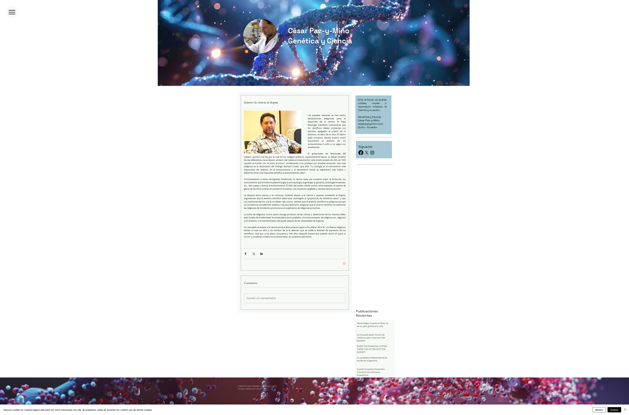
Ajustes (599, 409)
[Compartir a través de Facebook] (245, 253)
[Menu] (12, 12)
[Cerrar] (625, 409)
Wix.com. (260, 389)
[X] (366, 152)
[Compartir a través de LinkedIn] (261, 253)
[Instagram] (372, 152)
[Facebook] (360, 152)
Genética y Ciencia (320, 41)
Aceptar (614, 409)
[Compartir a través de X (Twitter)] (253, 253)
